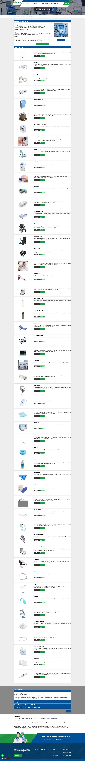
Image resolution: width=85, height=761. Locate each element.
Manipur (35, 724)
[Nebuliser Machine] (22, 154)
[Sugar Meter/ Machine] (22, 539)
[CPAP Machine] (22, 141)
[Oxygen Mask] (22, 527)
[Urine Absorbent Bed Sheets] (22, 415)
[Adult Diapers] (22, 427)
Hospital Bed (36, 199)
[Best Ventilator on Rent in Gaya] (61, 30)
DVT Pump (36, 161)
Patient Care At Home (26, 727)
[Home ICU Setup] (22, 365)
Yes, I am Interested (43, 43)
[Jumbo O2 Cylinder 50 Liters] (22, 315)
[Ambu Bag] (22, 601)
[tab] (42, 691)
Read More (36, 55)
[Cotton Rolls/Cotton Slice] (22, 626)
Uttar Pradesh (40, 724)
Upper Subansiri (47, 718)
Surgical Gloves (37, 472)
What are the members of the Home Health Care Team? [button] (25, 704)
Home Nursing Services (27, 3)
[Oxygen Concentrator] (22, 104)
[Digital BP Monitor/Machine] (22, 551)
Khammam (55, 718)
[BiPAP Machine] (22, 253)
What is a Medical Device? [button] (19, 690)
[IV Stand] (22, 54)
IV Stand (35, 49)
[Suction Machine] (22, 291)
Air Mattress (36, 323)
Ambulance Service (54, 3)
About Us (34, 0)
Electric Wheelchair (38, 236)
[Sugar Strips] (22, 92)
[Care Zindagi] (18, 2)
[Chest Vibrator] (22, 564)
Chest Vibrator (37, 559)
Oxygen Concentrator (38, 99)
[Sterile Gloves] (22, 489)
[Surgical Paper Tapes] (22, 79)
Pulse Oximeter (37, 174)
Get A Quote (61, 39)
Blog (54, 752)
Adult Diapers (36, 422)
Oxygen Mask (36, 522)
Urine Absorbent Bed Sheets (39, 410)
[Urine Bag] (22, 402)
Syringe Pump (36, 186)
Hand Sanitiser (37, 459)
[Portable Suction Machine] (22, 651)
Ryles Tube (36, 571)
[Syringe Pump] (22, 191)
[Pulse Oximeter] (22, 179)
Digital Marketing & (61, 760)
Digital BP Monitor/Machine (39, 546)
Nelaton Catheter (37, 509)
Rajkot (52, 718)
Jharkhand (19, 724)
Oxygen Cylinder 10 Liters (39, 298)
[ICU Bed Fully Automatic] (22, 377)
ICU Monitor (36, 348)
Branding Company (68, 760)
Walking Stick (36, 435)
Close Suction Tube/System (39, 633)
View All (68, 711)
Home (15, 16)
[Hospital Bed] (22, 204)
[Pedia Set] (22, 67)
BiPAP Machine (37, 248)
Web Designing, (55, 760)
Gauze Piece (36, 658)
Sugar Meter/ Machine (38, 534)
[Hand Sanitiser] (22, 464)
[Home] (22, 3)
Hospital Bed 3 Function (38, 211)
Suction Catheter (37, 497)
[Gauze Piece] (22, 663)
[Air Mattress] (22, 328)
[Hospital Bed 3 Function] (22, 216)
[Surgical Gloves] (22, 477)
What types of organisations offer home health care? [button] (25, 702)
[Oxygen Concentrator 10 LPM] (22, 129)
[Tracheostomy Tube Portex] (22, 614)
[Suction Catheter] (22, 502)
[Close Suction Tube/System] (22, 638)
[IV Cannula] (22, 676)
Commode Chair (37, 385)
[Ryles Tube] (22, 576)
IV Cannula (36, 671)
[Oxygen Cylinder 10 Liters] (22, 303)
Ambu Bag (36, 596)
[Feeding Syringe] (22, 278)
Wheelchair (36, 223)
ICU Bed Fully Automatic (39, 372)
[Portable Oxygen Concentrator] (22, 117)
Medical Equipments (45, 3)
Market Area (55, 755)
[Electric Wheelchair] (22, 241)
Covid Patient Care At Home (57, 727)
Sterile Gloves (36, 484)
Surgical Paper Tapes (38, 74)
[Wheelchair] (22, 228)
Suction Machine (37, 286)
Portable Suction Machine (39, 646)
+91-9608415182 (28, 0)
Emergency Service (36, 3)
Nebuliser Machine (37, 149)
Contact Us (23, 5)
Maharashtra (24, 724)
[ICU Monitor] (22, 353)
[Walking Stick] (22, 440)
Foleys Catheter (37, 584)
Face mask (36, 447)
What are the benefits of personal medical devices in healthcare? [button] (27, 707)
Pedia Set (36, 62)
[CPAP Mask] (22, 266)
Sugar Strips (36, 87)
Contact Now (59, 739)
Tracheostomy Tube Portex (39, 609)
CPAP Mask (36, 261)
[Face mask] (22, 452)
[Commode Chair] (22, 390)
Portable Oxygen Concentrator (40, 112)
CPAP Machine (37, 136)
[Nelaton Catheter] (22, 514)
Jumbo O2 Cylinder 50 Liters (39, 310)
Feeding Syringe (37, 273)
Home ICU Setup (37, 360)
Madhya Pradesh (30, 724)
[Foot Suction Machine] (22, 340)
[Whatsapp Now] (2, 755)
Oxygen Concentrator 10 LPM (40, 124)
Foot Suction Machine (38, 335)
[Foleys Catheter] (22, 589)
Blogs (38, 0)
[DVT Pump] (22, 166)
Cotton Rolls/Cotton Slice (39, 621)
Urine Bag (36, 397)
